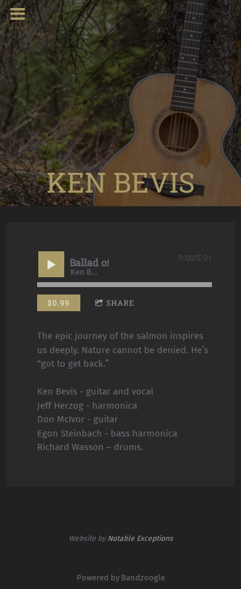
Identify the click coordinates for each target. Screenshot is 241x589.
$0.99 (59, 302)
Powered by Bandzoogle (121, 577)
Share (120, 302)
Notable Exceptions (140, 538)
